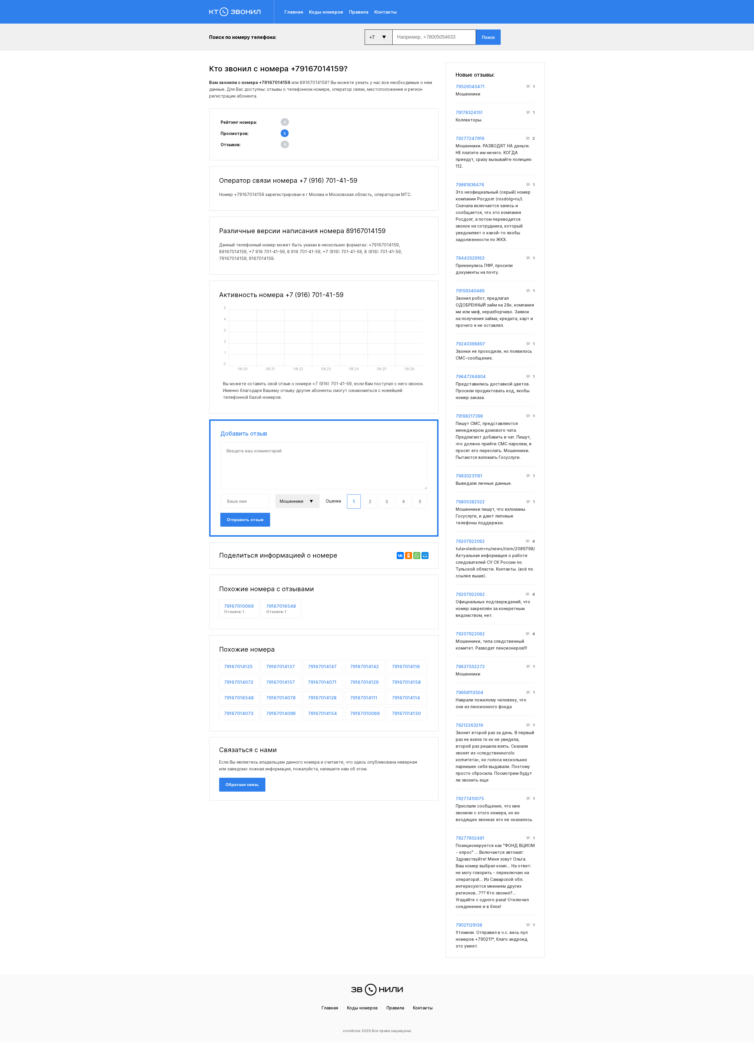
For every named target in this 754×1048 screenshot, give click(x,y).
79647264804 (471, 376)
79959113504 (469, 692)
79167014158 (406, 682)
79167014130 (406, 713)
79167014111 (363, 698)
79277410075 (470, 798)
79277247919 (470, 138)
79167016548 (281, 608)
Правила (358, 12)
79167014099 (280, 713)
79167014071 (322, 682)
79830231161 (469, 475)
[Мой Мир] (425, 555)
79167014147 (322, 666)
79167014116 (406, 666)
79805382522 (470, 501)
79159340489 (470, 290)
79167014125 (238, 666)
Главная (294, 12)
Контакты (385, 12)
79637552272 (470, 666)
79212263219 (469, 725)
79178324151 (469, 112)
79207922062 (470, 541)
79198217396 (469, 415)
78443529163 (470, 258)
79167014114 (406, 698)
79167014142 (364, 666)
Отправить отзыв (245, 519)
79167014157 (280, 682)
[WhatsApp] (416, 555)
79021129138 (469, 924)
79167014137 (280, 666)
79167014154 (322, 713)
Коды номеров (326, 12)
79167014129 (364, 682)
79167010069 (239, 608)
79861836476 (470, 184)
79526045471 (470, 86)
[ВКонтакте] (400, 555)
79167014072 (238, 682)
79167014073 (239, 713)
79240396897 (470, 343)
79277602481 (470, 838)
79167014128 (322, 698)
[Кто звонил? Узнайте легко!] (241, 12)
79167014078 (280, 698)
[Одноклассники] (408, 555)
